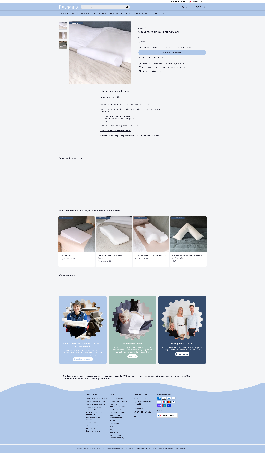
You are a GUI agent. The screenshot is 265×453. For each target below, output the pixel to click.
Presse (112, 421)
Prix (140, 38)
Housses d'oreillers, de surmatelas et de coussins (93, 210)
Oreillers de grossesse (95, 404)
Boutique (132, 356)
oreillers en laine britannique (93, 419)
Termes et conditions (118, 412)
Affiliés (113, 427)
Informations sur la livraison (115, 91)
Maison (62, 13)
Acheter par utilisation (83, 13)
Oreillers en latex (93, 431)
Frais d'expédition (157, 47)
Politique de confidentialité (116, 416)
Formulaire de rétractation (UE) (117, 436)
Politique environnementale (117, 405)
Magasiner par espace (110, 13)
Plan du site (115, 433)
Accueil (141, 28)
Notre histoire (182, 354)
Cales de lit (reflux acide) (96, 398)
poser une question (110, 97)
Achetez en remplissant (137, 13)
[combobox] (105, 7)
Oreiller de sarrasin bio (95, 401)
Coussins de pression (95, 423)
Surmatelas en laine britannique (94, 413)
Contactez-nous (116, 398)
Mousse (158, 13)
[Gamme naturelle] (132, 319)
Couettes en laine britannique (93, 408)
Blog (111, 430)
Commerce (114, 424)
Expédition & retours (83, 359)
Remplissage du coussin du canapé (96, 427)
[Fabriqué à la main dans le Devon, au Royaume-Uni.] (83, 319)
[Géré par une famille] (182, 319)
